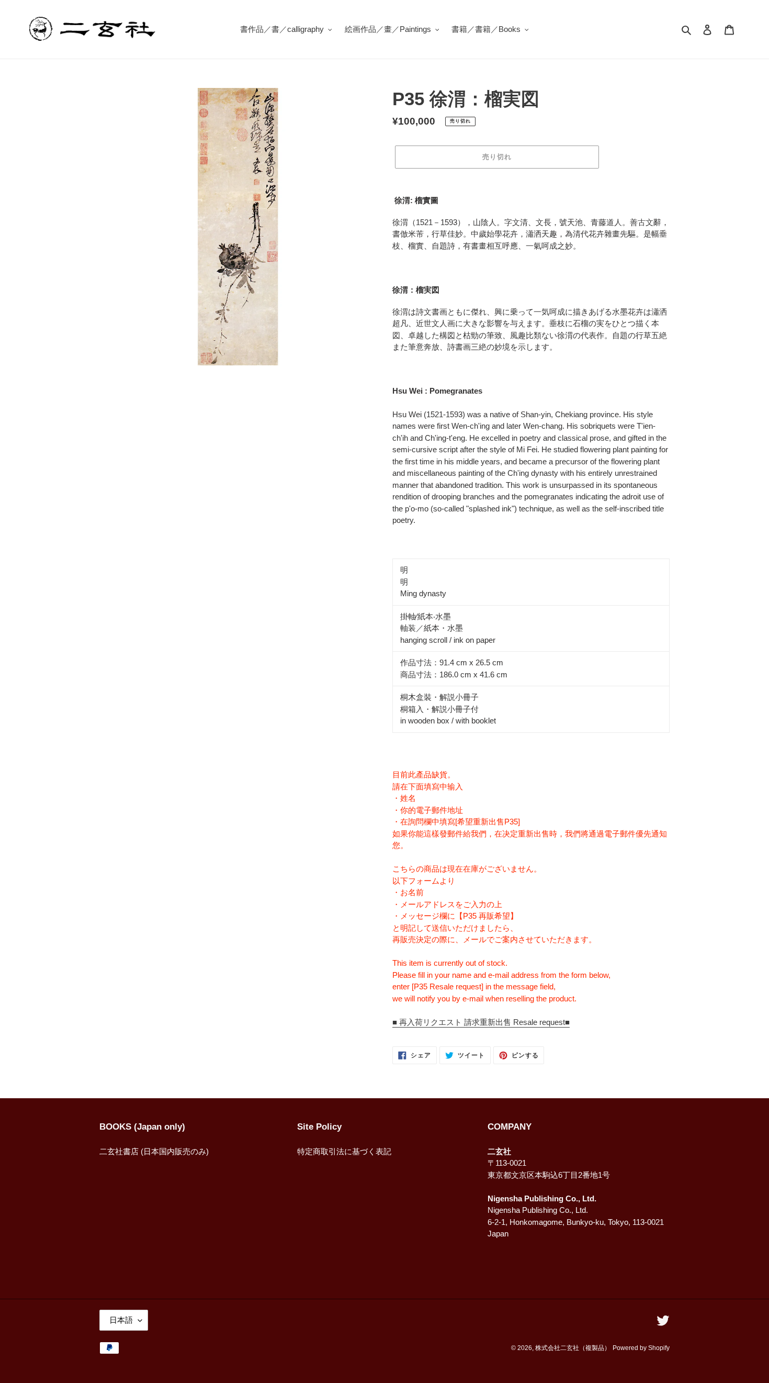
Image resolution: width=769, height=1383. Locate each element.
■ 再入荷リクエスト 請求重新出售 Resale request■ (481, 1022)
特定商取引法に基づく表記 (344, 1151)
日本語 (121, 1319)
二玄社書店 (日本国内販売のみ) (154, 1151)
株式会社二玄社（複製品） (572, 1348)
